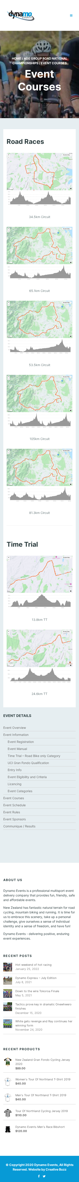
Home (16, 58)
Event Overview (14, 727)
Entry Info (15, 770)
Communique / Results (19, 826)
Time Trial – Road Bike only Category (34, 756)
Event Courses (13, 798)
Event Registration (21, 742)
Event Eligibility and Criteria (27, 777)
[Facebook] (38, 1176)
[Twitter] (43, 1176)
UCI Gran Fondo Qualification (28, 763)
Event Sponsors (14, 819)
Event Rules (11, 812)
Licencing (15, 784)
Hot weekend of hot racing (33, 964)
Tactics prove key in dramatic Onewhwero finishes (43, 1006)
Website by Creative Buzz (47, 1169)
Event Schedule (14, 805)
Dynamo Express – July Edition (36, 978)
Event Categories (20, 791)
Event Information (16, 735)
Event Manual (17, 749)
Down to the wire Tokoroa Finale (37, 991)
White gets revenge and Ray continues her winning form (43, 1023)
